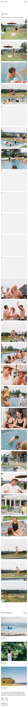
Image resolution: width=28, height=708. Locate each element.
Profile (2, 700)
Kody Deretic (4, 1)
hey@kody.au (4, 703)
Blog (6, 698)
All (24, 613)
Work (2, 698)
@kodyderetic (4, 705)
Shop (6, 700)
